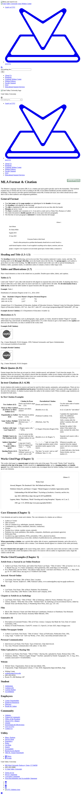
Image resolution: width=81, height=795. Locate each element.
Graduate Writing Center (13, 79)
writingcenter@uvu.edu (13, 673)
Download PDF (73, 180)
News (9, 756)
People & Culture (11, 706)
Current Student (10, 690)
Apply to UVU (10, 7)
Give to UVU (9, 727)
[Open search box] (2, 67)
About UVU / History (12, 721)
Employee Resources (12, 702)
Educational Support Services (15, 87)
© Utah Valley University (13, 769)
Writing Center (26, 4)
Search (7, 747)
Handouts (8, 77)
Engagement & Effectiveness (14, 725)
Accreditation (9, 692)
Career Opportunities (12, 700)
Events (9, 758)
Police (7, 743)
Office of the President (12, 719)
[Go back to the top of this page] (2, 793)
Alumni (7, 723)
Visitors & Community (12, 717)
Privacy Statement (11, 774)
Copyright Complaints (12, 776)
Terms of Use (9, 773)
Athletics (8, 715)
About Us (8, 75)
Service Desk (9, 739)
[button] (40, 2)
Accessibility (9, 749)
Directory (8, 704)
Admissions (9, 686)
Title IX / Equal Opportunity (14, 753)
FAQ (6, 85)
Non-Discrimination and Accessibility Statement (21, 778)
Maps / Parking (10, 737)
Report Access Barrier (12, 751)
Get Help (8, 745)
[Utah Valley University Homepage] (11, 4)
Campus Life (9, 688)
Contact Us (9, 728)
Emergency (9, 741)
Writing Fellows (10, 81)
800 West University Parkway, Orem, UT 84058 (21, 765)
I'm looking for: (6, 69)
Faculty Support (10, 83)
